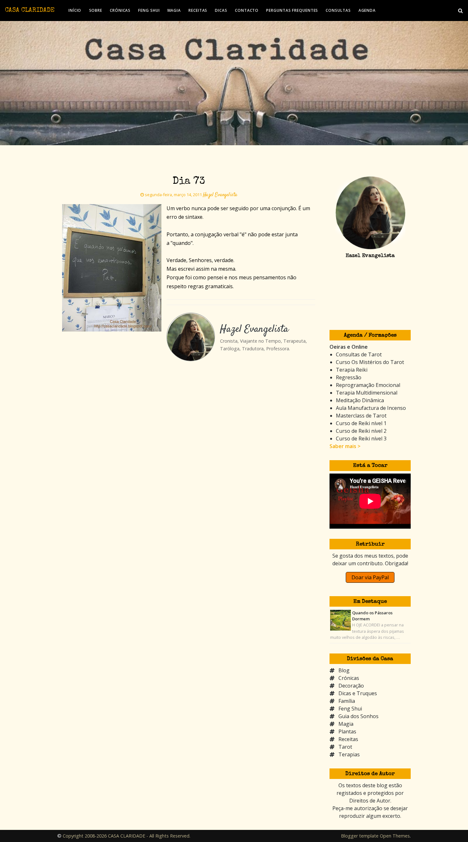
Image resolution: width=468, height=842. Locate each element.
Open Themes (395, 836)
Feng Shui (350, 708)
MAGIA (174, 10)
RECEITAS (197, 10)
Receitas (348, 739)
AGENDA (367, 10)
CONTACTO (247, 10)
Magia (345, 723)
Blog (344, 670)
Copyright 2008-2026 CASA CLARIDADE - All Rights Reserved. (126, 836)
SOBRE (96, 10)
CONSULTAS (338, 10)
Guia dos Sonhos (358, 716)
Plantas (347, 731)
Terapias (349, 754)
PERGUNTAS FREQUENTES (292, 10)
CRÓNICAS (120, 10)
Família (346, 700)
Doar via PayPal (370, 577)
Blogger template (360, 836)
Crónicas (348, 677)
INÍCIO (74, 10)
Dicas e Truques (357, 693)
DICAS (221, 10)
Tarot (345, 746)
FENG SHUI (149, 10)
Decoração (351, 685)
